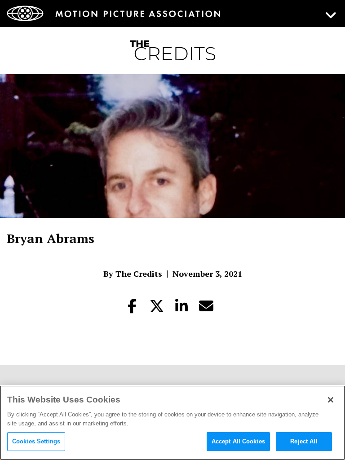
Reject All (303, 441)
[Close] (331, 400)
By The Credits (132, 273)
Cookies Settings (36, 441)
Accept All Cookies (238, 441)
